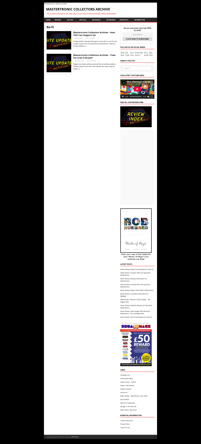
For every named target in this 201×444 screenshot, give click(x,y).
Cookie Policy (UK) (126, 421)
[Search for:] (137, 68)
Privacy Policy (124, 424)
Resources (96, 20)
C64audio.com (125, 375)
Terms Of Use (125, 428)
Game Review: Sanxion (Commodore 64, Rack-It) (136, 269)
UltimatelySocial (114, 443)
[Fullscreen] (152, 97)
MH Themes (75, 437)
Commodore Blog (126, 378)
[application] (137, 89)
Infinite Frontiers (125, 389)
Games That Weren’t (127, 385)
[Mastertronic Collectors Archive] (55, 4)
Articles (82, 20)
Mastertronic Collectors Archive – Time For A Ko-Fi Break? (94, 56)
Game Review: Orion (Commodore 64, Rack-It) (136, 317)
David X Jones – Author (128, 382)
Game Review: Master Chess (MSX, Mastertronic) (137, 290)
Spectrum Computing (127, 403)
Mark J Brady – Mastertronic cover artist (133, 396)
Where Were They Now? (128, 410)
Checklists (124, 20)
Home (48, 20)
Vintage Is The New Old (128, 406)
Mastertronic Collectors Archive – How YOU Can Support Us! (94, 34)
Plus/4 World (124, 399)
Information (139, 20)
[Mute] (148, 97)
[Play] (123, 97)
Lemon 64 (123, 392)
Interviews (110, 20)
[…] (85, 46)
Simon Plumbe (90, 38)
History (70, 20)
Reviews (58, 20)
